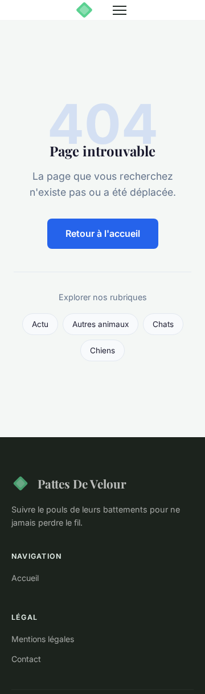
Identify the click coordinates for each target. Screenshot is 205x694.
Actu (40, 324)
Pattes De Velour (82, 483)
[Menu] (119, 10)
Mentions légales (42, 639)
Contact (26, 659)
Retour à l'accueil (102, 233)
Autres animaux (100, 324)
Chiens (102, 350)
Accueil (25, 578)
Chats (163, 324)
